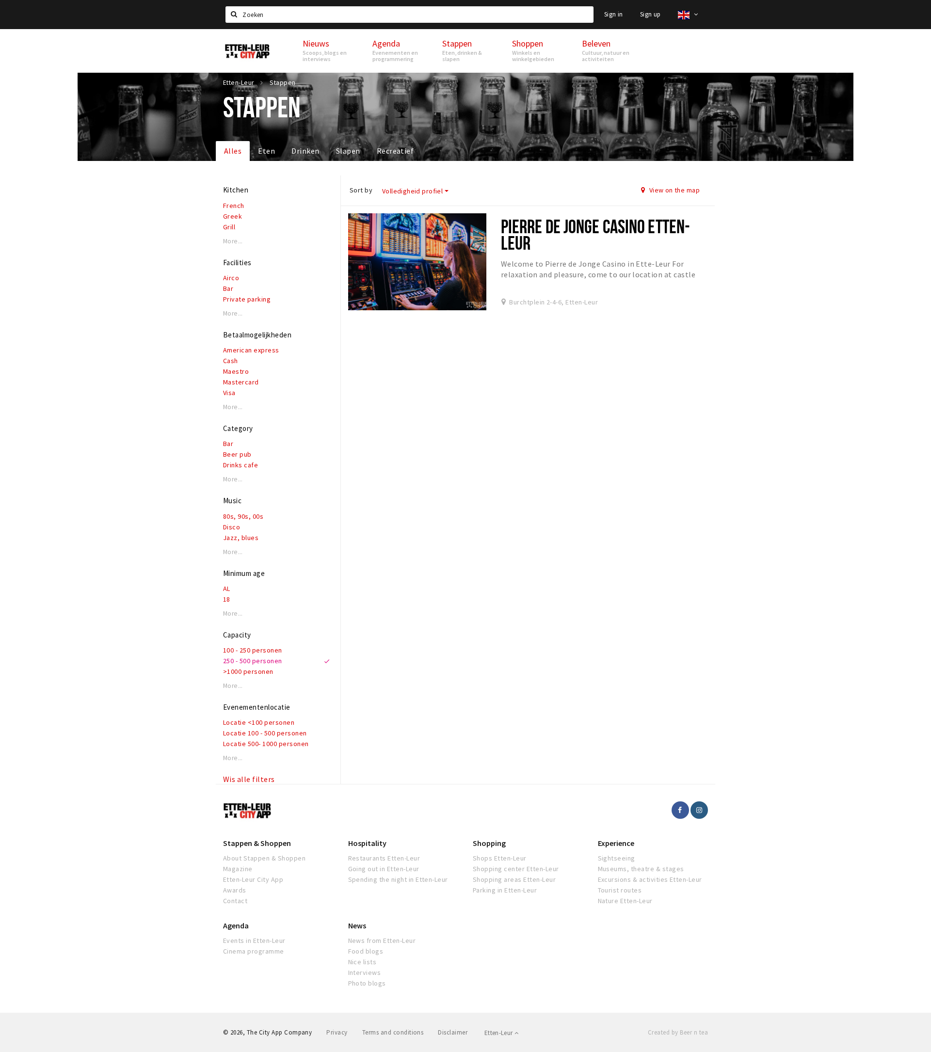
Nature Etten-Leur (625, 900)
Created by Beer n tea (678, 1032)
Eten (266, 151)
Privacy (336, 1032)
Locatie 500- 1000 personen (265, 743)
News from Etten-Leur (382, 940)
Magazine (238, 868)
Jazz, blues (240, 537)
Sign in (613, 14)
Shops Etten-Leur (500, 858)
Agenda (236, 925)
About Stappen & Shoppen (264, 858)
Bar (228, 288)
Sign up (650, 14)
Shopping (489, 843)
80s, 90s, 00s (243, 516)
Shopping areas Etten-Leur (514, 879)
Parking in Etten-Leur (505, 890)
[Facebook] (680, 810)
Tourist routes (620, 890)
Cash (230, 360)
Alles (232, 151)
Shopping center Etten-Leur (516, 868)
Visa (229, 392)
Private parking (247, 299)
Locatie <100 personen (258, 722)
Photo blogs (367, 983)
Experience (616, 843)
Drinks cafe (240, 465)
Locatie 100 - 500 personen (264, 733)
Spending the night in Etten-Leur (398, 879)
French (233, 205)
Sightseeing (616, 858)
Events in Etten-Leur (254, 940)
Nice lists (362, 961)
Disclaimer (452, 1032)
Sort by (361, 190)
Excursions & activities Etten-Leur (650, 879)
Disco (231, 527)
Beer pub (237, 454)
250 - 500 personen (252, 660)
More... (233, 241)
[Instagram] (699, 810)
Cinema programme (253, 951)
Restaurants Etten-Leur (384, 858)
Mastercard (241, 382)
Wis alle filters (249, 779)
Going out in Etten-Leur (383, 868)
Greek (232, 216)
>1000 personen (248, 671)
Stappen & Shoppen (257, 843)
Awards (234, 890)
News (357, 925)
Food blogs (366, 951)
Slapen (348, 151)
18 (226, 599)
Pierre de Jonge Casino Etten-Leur (595, 234)
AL (226, 588)
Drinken (305, 151)
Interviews (364, 972)
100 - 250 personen (252, 650)
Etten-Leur (499, 1033)
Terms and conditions (393, 1032)
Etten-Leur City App (253, 879)
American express (251, 350)
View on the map (673, 190)
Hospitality (367, 843)
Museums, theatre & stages (641, 868)
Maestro (236, 371)
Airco (231, 277)
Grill (229, 227)
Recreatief (395, 151)
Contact (235, 900)
